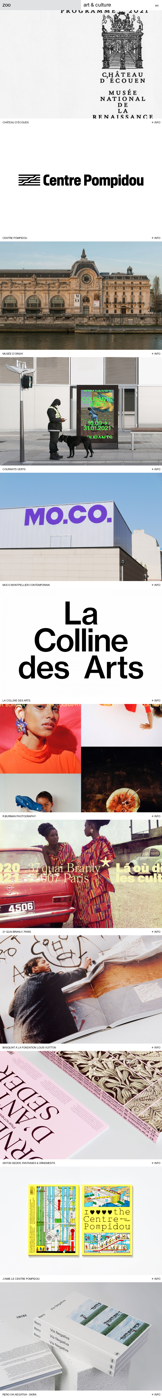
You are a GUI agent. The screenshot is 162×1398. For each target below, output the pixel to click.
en (157, 5)
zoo (7, 5)
